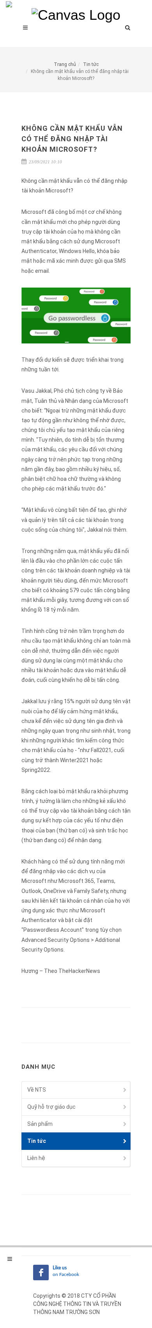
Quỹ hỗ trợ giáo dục (51, 1107)
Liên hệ (36, 1158)
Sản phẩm (40, 1124)
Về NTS (36, 1090)
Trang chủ (65, 64)
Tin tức (91, 64)
